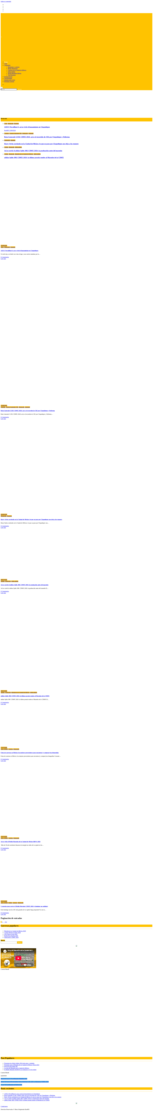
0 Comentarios (5, 257)
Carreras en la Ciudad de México (17, 70)
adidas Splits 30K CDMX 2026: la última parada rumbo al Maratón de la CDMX (34, 157)
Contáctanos (4, 1106)
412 (6, 922)
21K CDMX (4, 749)
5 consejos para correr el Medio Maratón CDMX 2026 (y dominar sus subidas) (24, 906)
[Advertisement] (76, 103)
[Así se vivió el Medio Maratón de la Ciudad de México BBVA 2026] (30, 833)
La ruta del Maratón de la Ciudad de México (16, 1068)
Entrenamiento (8, 76)
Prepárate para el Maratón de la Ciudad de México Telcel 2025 (21, 1065)
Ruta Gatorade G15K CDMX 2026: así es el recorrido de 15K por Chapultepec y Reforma (37, 137)
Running (16, 123)
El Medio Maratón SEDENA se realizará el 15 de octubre (20, 1069)
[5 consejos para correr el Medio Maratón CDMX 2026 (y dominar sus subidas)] (39, 898)
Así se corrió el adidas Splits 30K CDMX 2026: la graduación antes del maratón (33, 151)
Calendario (7, 65)
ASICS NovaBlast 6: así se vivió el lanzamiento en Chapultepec (27, 127)
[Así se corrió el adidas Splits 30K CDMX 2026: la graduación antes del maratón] (39, 576)
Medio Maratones (13, 68)
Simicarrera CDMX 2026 (11, 937)
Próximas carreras (9, 81)
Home (6, 62)
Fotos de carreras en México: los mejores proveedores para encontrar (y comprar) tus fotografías (30, 752)
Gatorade (30, 133)
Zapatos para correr (9, 80)
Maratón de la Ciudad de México (24, 154)
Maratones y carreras (13, 67)
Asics (5, 123)
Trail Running (12, 75)
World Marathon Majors (14, 73)
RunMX (6, 130)
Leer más (3, 258)
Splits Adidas (11, 72)
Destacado (11, 123)
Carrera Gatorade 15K (15, 133)
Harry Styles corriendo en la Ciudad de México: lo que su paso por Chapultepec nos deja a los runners (41, 144)
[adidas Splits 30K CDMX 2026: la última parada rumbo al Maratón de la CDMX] (35, 688)
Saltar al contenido (6, 1)
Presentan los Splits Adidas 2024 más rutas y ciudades (19, 1063)
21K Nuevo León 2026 (10, 934)
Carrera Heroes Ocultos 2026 (12, 932)
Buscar (3, 940)
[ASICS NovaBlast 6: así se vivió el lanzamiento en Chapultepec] (35, 242)
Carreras (6, 133)
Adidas (6, 147)
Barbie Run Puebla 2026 (11, 936)
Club (5, 63)
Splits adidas (18, 147)
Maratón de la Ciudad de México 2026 (15, 931)
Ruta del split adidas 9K (11, 1066)
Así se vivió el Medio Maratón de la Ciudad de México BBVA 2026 (20, 841)
